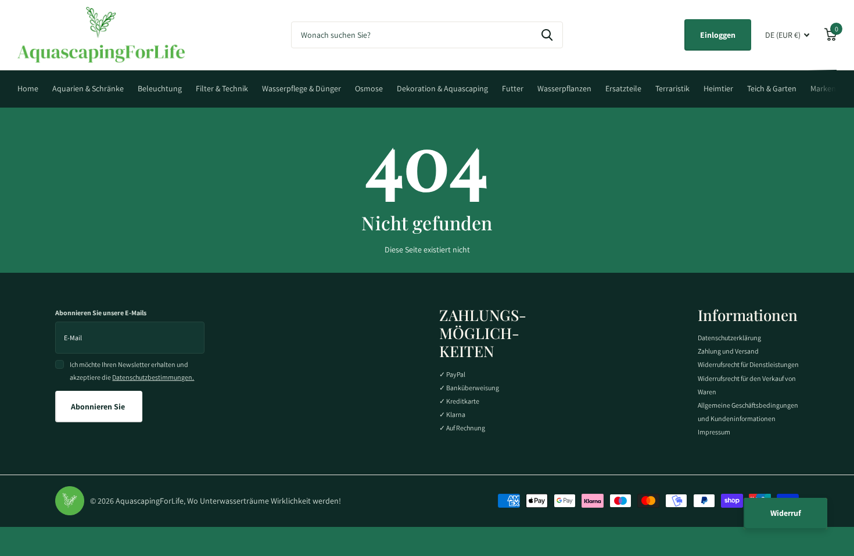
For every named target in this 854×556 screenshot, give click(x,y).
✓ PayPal (452, 374)
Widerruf (785, 513)
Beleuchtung (160, 88)
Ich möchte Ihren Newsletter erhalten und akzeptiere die (132, 371)
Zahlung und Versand (728, 351)
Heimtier (718, 88)
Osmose (369, 88)
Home (27, 88)
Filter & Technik (222, 88)
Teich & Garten (771, 88)
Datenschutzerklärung (729, 337)
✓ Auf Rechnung (462, 427)
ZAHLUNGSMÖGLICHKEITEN (482, 333)
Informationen (748, 315)
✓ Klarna (452, 414)
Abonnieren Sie (99, 406)
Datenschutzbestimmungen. (153, 377)
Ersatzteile (623, 88)
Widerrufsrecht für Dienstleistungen (748, 364)
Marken (823, 88)
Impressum (714, 431)
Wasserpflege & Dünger (301, 88)
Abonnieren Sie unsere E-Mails (100, 312)
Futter (512, 88)
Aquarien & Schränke (88, 88)
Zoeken (547, 35)
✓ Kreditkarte (459, 401)
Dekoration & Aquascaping (442, 88)
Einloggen (717, 35)
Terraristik (672, 88)
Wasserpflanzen (564, 88)
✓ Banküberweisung (469, 387)
